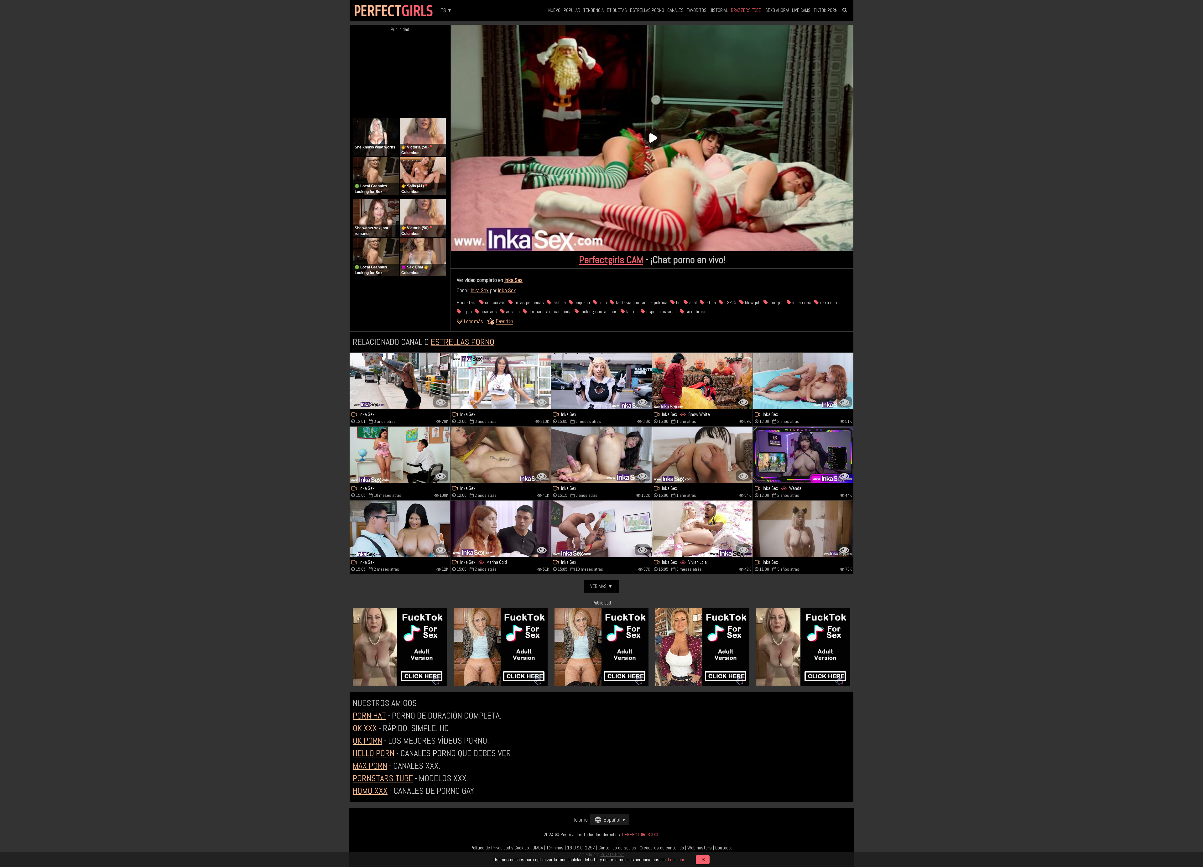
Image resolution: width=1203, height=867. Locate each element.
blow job (752, 302)
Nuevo (554, 10)
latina (710, 302)
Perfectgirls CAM (611, 259)
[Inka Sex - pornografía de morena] (500, 381)
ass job (512, 311)
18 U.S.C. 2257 (581, 847)
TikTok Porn (825, 10)
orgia (466, 311)
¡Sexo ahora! (776, 10)
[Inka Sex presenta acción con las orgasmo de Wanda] (803, 455)
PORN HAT (369, 715)
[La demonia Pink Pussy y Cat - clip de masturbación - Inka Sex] (601, 455)
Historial (719, 10)
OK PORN (367, 740)
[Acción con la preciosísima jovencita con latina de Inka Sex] (803, 529)
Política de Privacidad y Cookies (500, 847)
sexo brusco (696, 311)
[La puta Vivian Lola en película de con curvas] (702, 529)
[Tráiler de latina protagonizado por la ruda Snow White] (702, 381)
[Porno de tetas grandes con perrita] (400, 381)
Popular (572, 10)
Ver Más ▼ (601, 586)
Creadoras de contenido (662, 847)
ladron (631, 311)
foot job (776, 302)
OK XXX (365, 728)
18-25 (729, 302)
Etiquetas (617, 10)
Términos (555, 847)
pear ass (488, 311)
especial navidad (661, 311)
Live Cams (801, 10)
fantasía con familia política (640, 302)
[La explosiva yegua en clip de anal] (400, 455)
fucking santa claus (598, 311)
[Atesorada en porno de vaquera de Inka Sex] (803, 381)
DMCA (538, 847)
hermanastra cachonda (549, 311)
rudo (602, 302)
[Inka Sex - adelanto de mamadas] (400, 529)
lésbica (558, 302)
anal (692, 302)
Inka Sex (513, 279)
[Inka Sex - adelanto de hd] (500, 529)
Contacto (723, 847)
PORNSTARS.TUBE (383, 778)
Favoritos (696, 10)
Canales (675, 10)
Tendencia (593, 10)
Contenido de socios (617, 847)
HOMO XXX (370, 790)
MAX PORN (370, 765)
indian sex (801, 302)
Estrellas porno (647, 10)
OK (702, 859)
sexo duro (828, 302)
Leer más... (678, 859)
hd (677, 302)
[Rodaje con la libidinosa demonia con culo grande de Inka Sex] (601, 381)
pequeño (581, 302)
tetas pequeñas (528, 302)
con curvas (494, 302)
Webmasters (699, 847)
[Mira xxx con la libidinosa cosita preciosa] (500, 455)
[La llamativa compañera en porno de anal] (601, 529)
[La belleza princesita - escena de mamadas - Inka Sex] (702, 455)
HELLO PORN (373, 753)
